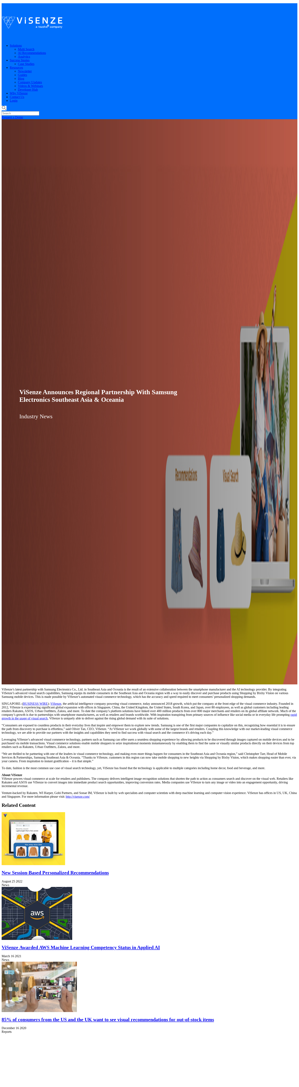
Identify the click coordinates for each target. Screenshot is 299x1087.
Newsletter (25, 71)
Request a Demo (12, 117)
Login (13, 100)
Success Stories (19, 60)
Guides (22, 75)
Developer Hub (28, 89)
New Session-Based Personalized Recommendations (55, 872)
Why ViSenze (19, 93)
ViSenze (55, 703)
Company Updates (30, 82)
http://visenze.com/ (78, 796)
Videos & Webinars (30, 86)
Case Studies (26, 64)
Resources (16, 67)
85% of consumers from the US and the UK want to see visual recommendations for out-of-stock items (108, 1019)
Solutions (16, 45)
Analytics (24, 56)
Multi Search (26, 49)
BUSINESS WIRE (35, 703)
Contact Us (17, 97)
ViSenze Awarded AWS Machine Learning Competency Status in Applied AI (81, 947)
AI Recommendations (32, 53)
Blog (21, 78)
